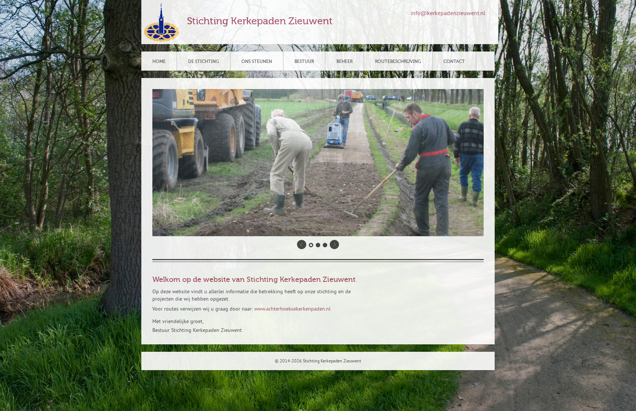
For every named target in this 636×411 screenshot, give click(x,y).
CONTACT (454, 61)
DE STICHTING (203, 61)
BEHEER (344, 61)
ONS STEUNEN (256, 61)
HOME (159, 61)
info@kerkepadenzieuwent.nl (448, 13)
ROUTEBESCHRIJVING (398, 61)
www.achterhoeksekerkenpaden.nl (292, 309)
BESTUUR (304, 61)
